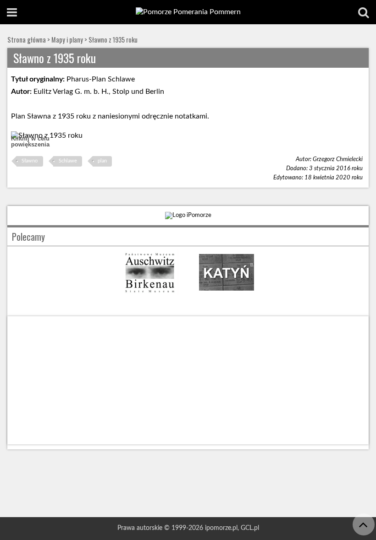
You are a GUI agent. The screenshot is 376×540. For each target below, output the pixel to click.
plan (102, 160)
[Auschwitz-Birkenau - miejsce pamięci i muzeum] (149, 293)
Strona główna (26, 39)
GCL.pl (250, 527)
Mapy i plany (67, 39)
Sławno (30, 160)
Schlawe (68, 160)
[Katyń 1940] (226, 293)
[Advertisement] (188, 380)
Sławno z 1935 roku (113, 39)
